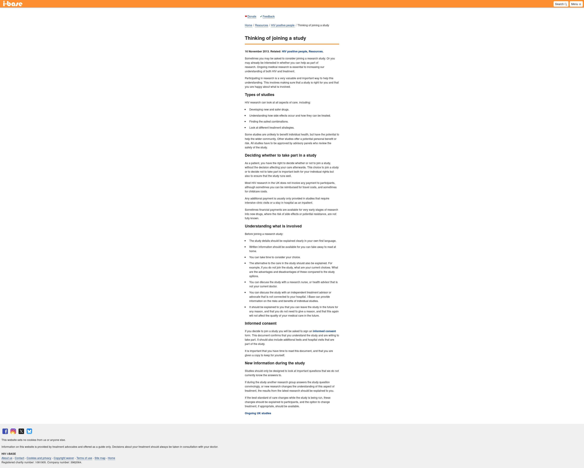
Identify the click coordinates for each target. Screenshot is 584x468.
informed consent (324, 331)
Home (111, 458)
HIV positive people (294, 51)
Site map (100, 458)
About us (7, 458)
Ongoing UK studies (258, 413)
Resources (316, 51)
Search (560, 4)
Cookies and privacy (39, 458)
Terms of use (84, 458)
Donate (251, 16)
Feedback (269, 16)
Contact (19, 458)
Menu (575, 4)
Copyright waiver (64, 458)
